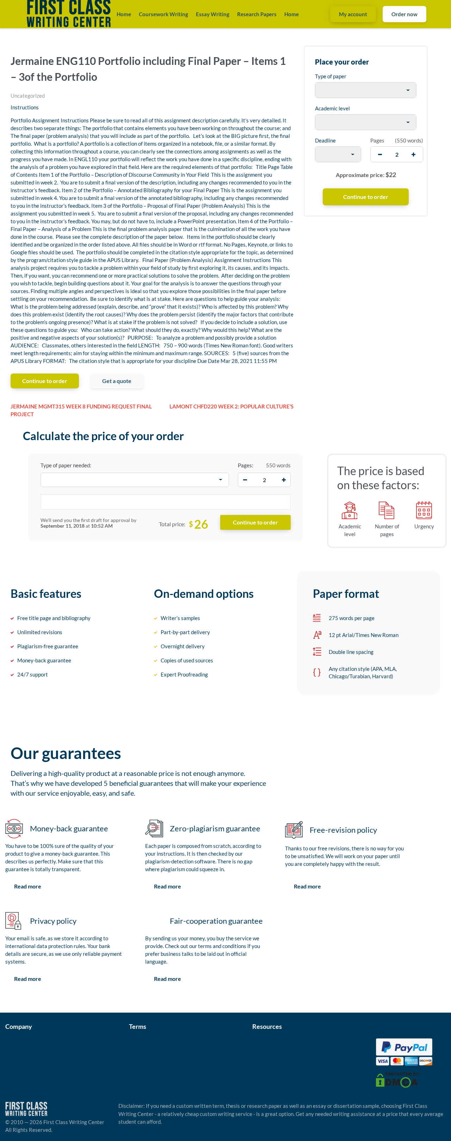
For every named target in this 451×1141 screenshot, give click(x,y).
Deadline (325, 140)
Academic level (332, 108)
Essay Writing (212, 14)
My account (353, 14)
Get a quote (116, 380)
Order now (404, 14)
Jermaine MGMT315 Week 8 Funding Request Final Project (81, 410)
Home (124, 14)
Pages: (245, 465)
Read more (27, 886)
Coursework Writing (163, 14)
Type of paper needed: (66, 465)
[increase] (413, 154)
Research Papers (257, 14)
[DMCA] (398, 1079)
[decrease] (380, 154)
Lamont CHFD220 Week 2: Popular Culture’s (231, 406)
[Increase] (283, 479)
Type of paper (330, 76)
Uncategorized (28, 95)
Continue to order (44, 380)
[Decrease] (245, 479)
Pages (377, 140)
